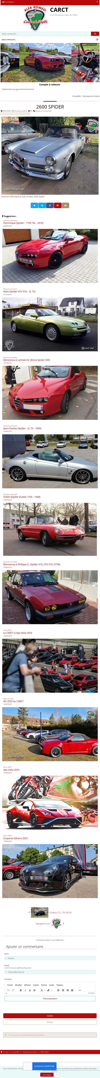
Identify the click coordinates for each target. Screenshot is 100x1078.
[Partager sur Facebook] (50, 205)
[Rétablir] (13, 990)
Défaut (50, 1022)
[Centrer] (63, 990)
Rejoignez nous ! (43, 923)
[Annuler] (8, 990)
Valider (50, 1015)
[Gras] (20, 990)
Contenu (8, 979)
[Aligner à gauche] (58, 990)
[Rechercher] (95, 34)
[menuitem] (10, 985)
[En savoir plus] (56, 1075)
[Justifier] (72, 990)
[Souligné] (30, 990)
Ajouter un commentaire (43, 111)
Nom (6, 953)
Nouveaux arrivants (20, 111)
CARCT (59, 9)
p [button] (6, 993)
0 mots (91, 993)
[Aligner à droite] (67, 990)
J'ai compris (47, 1075)
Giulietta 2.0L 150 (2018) (60, 912)
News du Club (8, 699)
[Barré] (34, 990)
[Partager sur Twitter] (34, 205)
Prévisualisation (50, 998)
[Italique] (25, 990)
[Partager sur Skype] (42, 205)
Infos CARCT (7, 630)
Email (17, 966)
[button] (43, 990)
